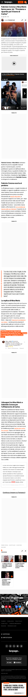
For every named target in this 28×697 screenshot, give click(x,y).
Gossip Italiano (12, 545)
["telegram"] (20, 606)
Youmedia (3, 621)
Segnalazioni (10, 621)
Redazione (3, 625)
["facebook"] (16, 606)
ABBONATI (20, 2)
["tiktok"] (2, 606)
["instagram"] (6, 606)
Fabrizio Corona (14, 484)
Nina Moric (3, 547)
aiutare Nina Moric (15, 196)
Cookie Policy (4, 623)
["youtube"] (9, 606)
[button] (25, 20)
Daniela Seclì (12, 20)
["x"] (13, 606)
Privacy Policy (18, 621)
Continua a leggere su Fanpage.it (14, 492)
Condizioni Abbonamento (15, 623)
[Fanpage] (14, 651)
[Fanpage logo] (8, 2)
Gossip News (19, 545)
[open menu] (1, 2)
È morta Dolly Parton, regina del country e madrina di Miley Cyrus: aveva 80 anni (13, 688)
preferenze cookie (12, 625)
